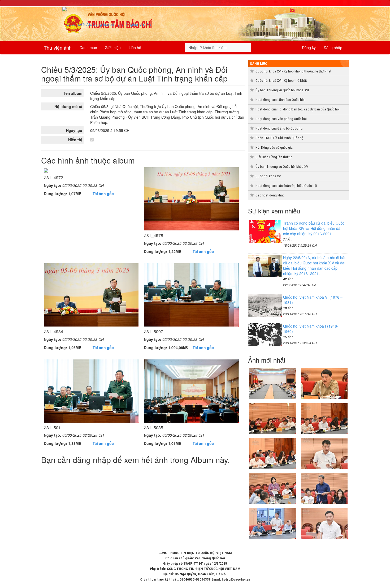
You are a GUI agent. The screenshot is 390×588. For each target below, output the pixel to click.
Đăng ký (309, 47)
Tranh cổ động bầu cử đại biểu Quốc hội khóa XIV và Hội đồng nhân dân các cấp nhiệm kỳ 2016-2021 (314, 228)
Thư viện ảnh (58, 47)
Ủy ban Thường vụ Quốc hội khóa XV (281, 167)
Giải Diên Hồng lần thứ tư (273, 157)
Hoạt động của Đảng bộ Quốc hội (279, 128)
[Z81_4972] (45, 170)
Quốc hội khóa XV (268, 176)
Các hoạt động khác (269, 195)
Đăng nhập (333, 47)
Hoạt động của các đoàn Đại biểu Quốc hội (286, 186)
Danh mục (88, 47)
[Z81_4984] (91, 294)
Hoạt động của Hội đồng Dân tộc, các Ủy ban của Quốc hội (297, 109)
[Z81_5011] (91, 390)
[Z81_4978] (191, 198)
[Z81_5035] (191, 390)
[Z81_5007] (191, 294)
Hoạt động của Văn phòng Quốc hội (281, 119)
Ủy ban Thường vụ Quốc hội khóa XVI (282, 90)
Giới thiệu (113, 47)
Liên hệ (135, 47)
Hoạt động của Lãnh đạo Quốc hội (280, 100)
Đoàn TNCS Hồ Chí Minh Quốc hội (279, 138)
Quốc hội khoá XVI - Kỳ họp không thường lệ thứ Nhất (293, 71)
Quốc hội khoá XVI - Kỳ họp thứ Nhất (281, 81)
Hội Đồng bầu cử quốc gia (274, 147)
